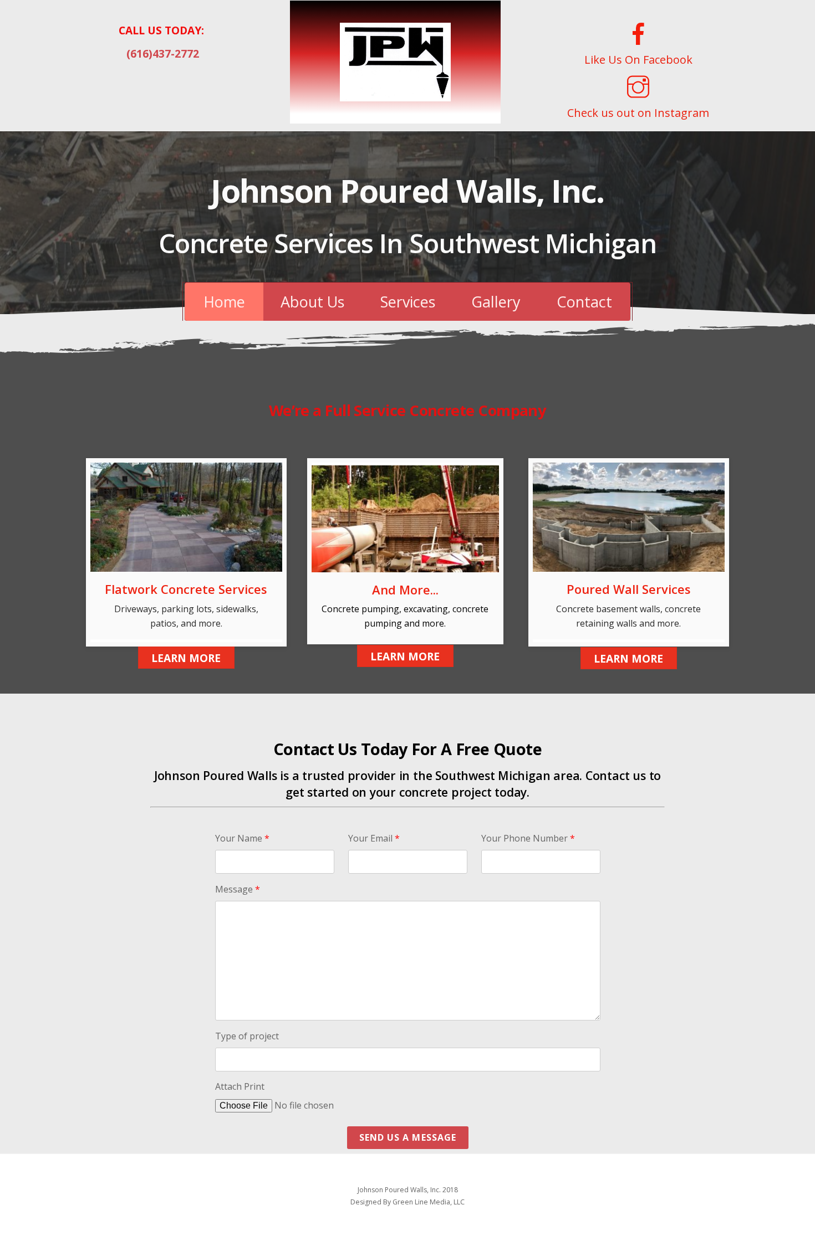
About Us (312, 301)
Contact (584, 301)
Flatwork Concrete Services (186, 589)
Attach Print (239, 1086)
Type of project (247, 1036)
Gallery (496, 301)
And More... (405, 589)
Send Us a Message (407, 1137)
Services (407, 301)
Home (224, 301)
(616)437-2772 (162, 53)
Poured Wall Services (629, 589)
